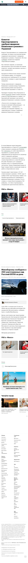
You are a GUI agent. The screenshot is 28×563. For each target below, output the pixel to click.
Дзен (15, 443)
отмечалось (7, 151)
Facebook (8, 94)
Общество (3, 440)
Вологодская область (4, 471)
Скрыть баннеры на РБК (16, 449)
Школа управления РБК (16, 507)
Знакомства (16, 494)
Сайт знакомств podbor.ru (16, 497)
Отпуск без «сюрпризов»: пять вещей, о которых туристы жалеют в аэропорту (8, 410)
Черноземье (4, 489)
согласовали (23, 147)
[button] (9, 201)
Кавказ (2, 491)
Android (15, 516)
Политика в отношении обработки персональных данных (12, 553)
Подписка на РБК (16, 453)
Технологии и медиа (4, 444)
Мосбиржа (14, 542)
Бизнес (2, 442)
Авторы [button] (3, 362)
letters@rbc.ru (6, 538)
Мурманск (3, 495)
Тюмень (3, 488)
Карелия (3, 493)
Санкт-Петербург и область (4, 460)
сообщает (4, 59)
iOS (15, 514)
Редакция (16, 472)
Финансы (3, 447)
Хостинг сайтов (15, 490)
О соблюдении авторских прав (8, 549)
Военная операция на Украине (8, 266)
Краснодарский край (4, 475)
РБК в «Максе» (7, 189)
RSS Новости (16, 461)
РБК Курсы (15, 504)
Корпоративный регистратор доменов (16, 487)
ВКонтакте (16, 438)
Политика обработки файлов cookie (9, 555)
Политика (3, 36)
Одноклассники (17, 440)
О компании (16, 467)
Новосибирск (4, 465)
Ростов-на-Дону (3, 484)
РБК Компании (4, 413)
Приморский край (4, 497)
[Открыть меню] (26, 2)
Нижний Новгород (3, 478)
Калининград (4, 473)
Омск (2, 466)
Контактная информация (16, 469)
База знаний (3, 450)
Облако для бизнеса (15, 483)
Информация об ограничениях (8, 547)
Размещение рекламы (16, 474)
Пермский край (3, 481)
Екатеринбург (4, 463)
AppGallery (16, 517)
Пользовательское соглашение (8, 551)
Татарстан (3, 486)
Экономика (3, 439)
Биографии (3, 448)
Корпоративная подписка (17, 456)
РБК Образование (4, 453)
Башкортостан (4, 468)
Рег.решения (16, 493)
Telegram (16, 441)
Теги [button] (2, 213)
